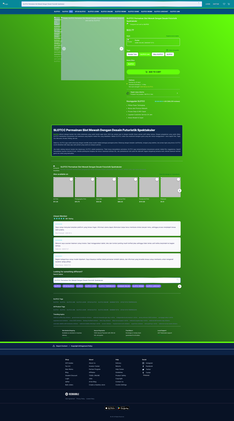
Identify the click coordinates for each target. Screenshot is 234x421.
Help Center (120, 369)
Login (67, 378)
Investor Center (94, 366)
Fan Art (67, 366)
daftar (67, 382)
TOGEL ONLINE (94, 375)
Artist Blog (92, 382)
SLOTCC (57, 11)
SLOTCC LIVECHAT (161, 11)
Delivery (118, 363)
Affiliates (92, 372)
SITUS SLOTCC (80, 11)
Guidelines (119, 372)
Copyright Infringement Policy (81, 346)
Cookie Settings (121, 385)
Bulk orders (69, 385)
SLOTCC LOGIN (93, 11)
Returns (118, 366)
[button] (57, 20)
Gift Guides (69, 363)
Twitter (148, 369)
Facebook (149, 366)
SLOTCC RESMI (120, 11)
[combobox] (112, 4)
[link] (57, 286)
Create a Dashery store (97, 385)
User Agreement (70, 398)
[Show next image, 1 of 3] (121, 48)
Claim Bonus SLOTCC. (146, 86)
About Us (92, 363)
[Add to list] (71, 179)
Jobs (90, 378)
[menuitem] (57, 11)
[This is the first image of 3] (64, 48)
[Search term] (199, 4)
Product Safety (121, 375)
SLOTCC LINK (175, 11)
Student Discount (71, 375)
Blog (66, 372)
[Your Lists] (224, 4)
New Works (69, 369)
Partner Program (94, 369)
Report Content (61, 346)
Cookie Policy (90, 398)
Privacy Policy (80, 398)
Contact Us (119, 382)
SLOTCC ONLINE (107, 11)
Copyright (119, 378)
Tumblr (148, 372)
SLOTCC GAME (133, 11)
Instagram (149, 363)
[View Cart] (229, 4)
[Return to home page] (11, 4)
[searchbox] (117, 280)
